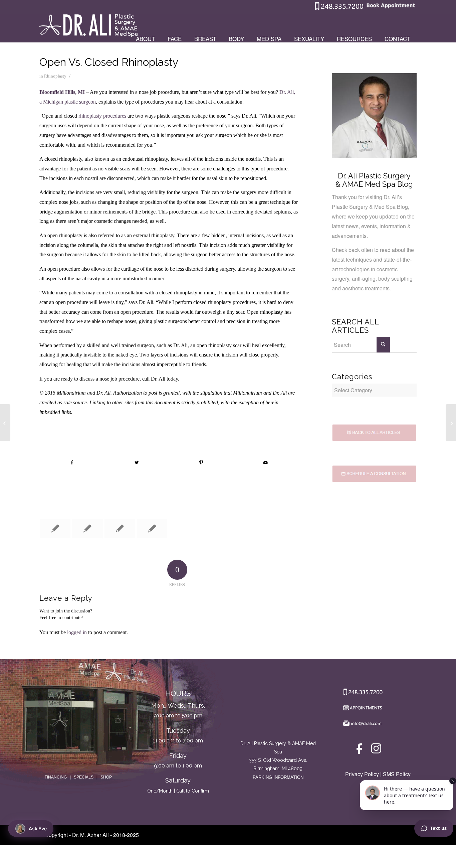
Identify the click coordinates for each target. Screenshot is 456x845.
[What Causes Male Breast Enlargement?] (451, 422)
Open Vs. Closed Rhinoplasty (108, 62)
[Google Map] (278, 712)
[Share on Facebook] (72, 462)
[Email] (361, 724)
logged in (77, 632)
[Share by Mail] (266, 462)
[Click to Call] (339, 8)
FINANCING (56, 777)
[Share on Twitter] (136, 462)
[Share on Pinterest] (201, 462)
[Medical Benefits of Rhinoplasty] (120, 529)
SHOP (106, 777)
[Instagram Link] (376, 750)
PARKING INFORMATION (278, 777)
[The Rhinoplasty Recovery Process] (87, 529)
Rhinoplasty (55, 76)
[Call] (361, 693)
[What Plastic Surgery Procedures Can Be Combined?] (5, 422)
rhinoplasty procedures (102, 116)
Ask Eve (38, 828)
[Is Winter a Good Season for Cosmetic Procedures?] (152, 529)
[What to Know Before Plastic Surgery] (55, 529)
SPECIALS (83, 777)
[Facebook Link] (360, 750)
